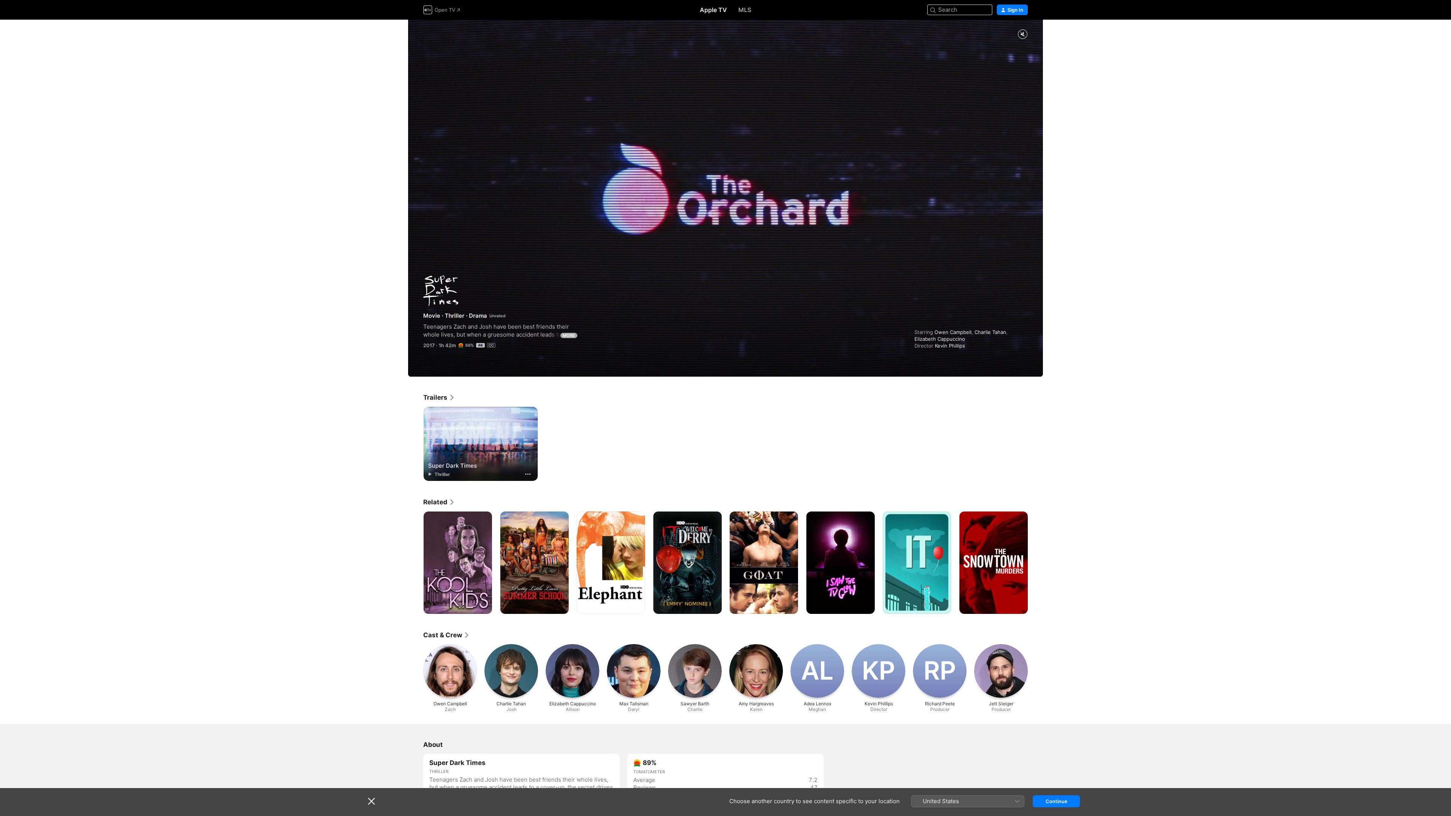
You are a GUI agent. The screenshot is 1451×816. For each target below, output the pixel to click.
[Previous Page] (415, 563)
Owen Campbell (952, 332)
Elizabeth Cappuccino (939, 339)
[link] (439, 397)
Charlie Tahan (990, 332)
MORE (569, 335)
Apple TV (713, 10)
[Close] (371, 801)
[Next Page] (1035, 563)
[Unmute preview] (1022, 34)
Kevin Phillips (950, 346)
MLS (744, 10)
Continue (1056, 801)
